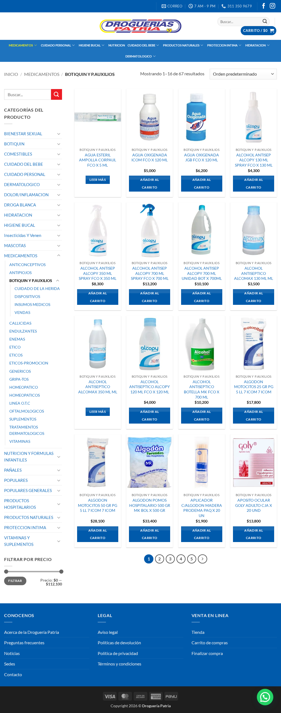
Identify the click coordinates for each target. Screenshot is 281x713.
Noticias (12, 653)
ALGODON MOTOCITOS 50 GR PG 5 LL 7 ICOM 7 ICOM (97, 505)
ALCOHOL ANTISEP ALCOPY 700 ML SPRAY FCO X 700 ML (149, 273)
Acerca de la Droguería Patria (31, 632)
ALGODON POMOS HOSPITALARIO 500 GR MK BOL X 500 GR (149, 505)
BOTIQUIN (14, 143)
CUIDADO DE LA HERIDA (37, 288)
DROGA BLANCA (20, 204)
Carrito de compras (210, 642)
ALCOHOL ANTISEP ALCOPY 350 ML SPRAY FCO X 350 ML (97, 273)
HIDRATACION (255, 45)
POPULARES (16, 480)
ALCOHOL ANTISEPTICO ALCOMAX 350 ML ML (97, 386)
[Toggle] (58, 133)
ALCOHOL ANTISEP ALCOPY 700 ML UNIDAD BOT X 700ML (202, 273)
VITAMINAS (19, 441)
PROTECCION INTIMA (222, 45)
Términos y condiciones (119, 663)
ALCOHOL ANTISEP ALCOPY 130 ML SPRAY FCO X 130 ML (253, 160)
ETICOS (16, 355)
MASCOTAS (15, 245)
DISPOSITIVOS (27, 296)
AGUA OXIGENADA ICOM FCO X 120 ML (149, 157)
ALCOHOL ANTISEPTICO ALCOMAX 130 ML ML (253, 273)
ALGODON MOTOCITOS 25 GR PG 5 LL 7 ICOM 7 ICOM (253, 386)
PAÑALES (13, 470)
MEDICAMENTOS (21, 45)
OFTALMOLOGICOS (26, 411)
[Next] (202, 559)
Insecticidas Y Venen (22, 235)
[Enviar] (264, 21)
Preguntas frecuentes (24, 642)
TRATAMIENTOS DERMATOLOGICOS (26, 430)
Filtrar (15, 581)
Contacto (13, 674)
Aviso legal (108, 632)
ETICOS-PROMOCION (28, 363)
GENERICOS (20, 371)
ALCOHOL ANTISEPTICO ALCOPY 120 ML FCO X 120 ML (149, 386)
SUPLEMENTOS (22, 419)
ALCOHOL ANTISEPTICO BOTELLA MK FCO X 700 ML (201, 389)
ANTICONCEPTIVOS (27, 264)
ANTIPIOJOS (20, 272)
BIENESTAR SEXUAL (23, 133)
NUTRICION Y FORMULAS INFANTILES (29, 456)
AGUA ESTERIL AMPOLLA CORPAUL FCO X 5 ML (97, 160)
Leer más (97, 179)
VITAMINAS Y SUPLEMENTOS (18, 541)
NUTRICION (116, 45)
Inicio (11, 74)
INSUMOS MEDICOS (32, 304)
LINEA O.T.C (19, 403)
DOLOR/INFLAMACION (26, 194)
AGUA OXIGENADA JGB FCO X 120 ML (201, 157)
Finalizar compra (207, 653)
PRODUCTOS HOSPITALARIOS (20, 504)
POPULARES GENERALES (28, 490)
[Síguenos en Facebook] (263, 6)
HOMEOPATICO (23, 387)
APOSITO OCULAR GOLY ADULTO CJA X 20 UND (253, 505)
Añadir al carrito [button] (149, 183)
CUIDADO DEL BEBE (141, 45)
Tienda (198, 632)
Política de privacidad (118, 653)
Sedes (9, 663)
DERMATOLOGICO (138, 56)
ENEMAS (17, 339)
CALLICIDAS (20, 323)
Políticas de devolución (119, 642)
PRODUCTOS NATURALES (181, 45)
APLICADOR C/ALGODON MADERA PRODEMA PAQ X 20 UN (201, 508)
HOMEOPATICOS (24, 395)
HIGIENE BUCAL (90, 45)
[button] (258, 30)
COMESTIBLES (18, 153)
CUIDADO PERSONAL (56, 45)
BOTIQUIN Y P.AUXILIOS (30, 280)
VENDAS (22, 312)
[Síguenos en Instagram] (272, 6)
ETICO (15, 347)
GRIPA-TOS (19, 379)
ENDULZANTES (23, 331)
